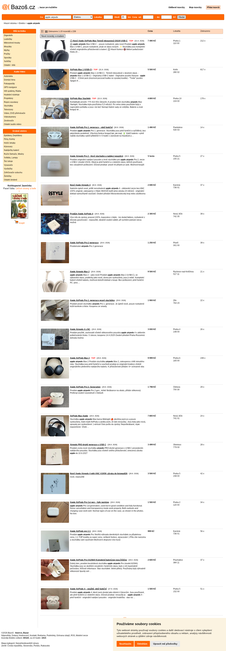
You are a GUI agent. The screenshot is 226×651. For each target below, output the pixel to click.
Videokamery (10, 117)
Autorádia (8, 76)
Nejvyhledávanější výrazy (27, 643)
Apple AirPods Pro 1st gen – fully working (89, 502)
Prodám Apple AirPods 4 (81, 214)
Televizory (8, 109)
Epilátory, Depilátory (13, 135)
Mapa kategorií (8, 643)
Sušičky (7, 61)
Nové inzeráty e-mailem (52, 36)
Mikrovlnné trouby (12, 43)
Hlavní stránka (10, 23)
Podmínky (51, 635)
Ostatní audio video (12, 124)
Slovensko (28, 646)
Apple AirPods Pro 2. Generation (85, 387)
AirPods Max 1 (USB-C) (81, 69)
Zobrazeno (205, 31)
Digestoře (8, 35)
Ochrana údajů (63, 635)
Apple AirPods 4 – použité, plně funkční (88, 589)
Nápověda (6, 635)
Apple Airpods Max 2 (80, 271)
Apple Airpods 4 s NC (80, 329)
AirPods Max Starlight (80, 98)
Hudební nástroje (12, 95)
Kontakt (33, 635)
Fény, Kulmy (9, 139)
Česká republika (14, 646)
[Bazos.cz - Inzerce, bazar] (18, 9)
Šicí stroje (8, 161)
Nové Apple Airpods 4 (80, 185)
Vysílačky (8, 169)
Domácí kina (9, 80)
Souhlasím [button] (125, 643)
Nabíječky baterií (11, 150)
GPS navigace (10, 87)
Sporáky (7, 58)
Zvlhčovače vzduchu (13, 172)
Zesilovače (9, 120)
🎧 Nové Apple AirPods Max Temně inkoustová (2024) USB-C (99, 41)
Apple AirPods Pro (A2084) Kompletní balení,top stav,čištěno (98, 560)
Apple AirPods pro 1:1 (80, 531)
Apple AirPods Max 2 (80, 358)
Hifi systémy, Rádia (12, 91)
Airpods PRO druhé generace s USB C (88, 444)
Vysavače (8, 165)
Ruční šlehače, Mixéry (14, 154)
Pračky (7, 54)
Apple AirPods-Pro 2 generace (84, 243)
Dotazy (15, 635)
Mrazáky (8, 46)
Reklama (42, 635)
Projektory (8, 98)
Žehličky (7, 176)
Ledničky (8, 39)
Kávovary (8, 146)
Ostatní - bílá (9, 65)
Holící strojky (9, 143)
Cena (150, 31)
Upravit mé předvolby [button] (165, 643)
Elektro (22, 23)
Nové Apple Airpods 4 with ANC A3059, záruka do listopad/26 (98, 473)
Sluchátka (8, 106)
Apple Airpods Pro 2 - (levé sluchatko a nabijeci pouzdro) (96, 156)
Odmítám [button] (142, 643)
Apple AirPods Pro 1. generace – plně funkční (91, 127)
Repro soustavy (11, 102)
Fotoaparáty (9, 83)
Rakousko (45, 646)
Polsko (37, 646)
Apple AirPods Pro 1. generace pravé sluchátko (92, 300)
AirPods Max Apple (79, 416)
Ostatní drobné (10, 180)
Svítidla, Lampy (11, 157)
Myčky (7, 50)
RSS (73, 635)
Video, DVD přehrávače (14, 113)
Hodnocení (24, 635)
